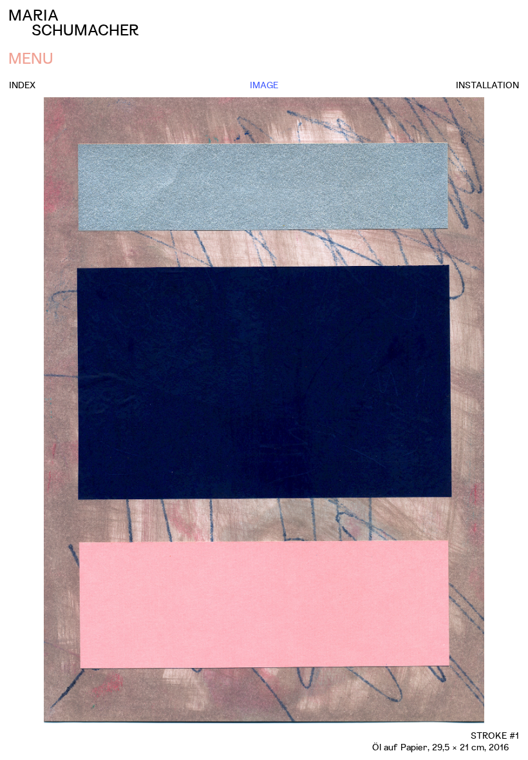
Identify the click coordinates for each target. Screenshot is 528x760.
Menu (30, 57)
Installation (487, 84)
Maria (73, 22)
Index (22, 84)
